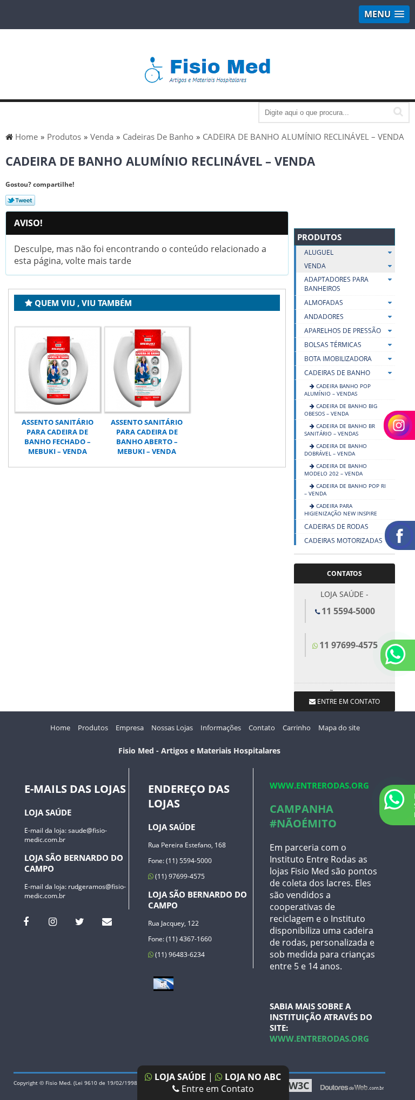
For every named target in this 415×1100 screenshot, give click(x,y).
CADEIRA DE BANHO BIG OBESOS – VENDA (340, 409)
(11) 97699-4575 (179, 876)
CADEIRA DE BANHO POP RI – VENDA (345, 489)
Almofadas (323, 302)
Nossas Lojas (172, 727)
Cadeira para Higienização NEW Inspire (340, 509)
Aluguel (318, 252)
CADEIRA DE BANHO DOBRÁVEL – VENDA (335, 449)
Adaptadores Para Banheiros (336, 284)
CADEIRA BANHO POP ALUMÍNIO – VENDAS (337, 389)
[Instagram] (53, 921)
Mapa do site (339, 727)
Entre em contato (348, 701)
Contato (262, 727)
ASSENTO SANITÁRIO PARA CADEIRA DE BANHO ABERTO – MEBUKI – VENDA (147, 436)
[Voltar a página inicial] (208, 65)
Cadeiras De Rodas (336, 526)
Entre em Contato (216, 1089)
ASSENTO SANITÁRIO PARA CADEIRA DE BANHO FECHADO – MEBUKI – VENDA (57, 436)
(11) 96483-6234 (179, 954)
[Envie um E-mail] (107, 921)
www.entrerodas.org (319, 785)
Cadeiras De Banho (337, 372)
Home (60, 727)
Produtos (319, 237)
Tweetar (20, 200)
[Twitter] (80, 921)
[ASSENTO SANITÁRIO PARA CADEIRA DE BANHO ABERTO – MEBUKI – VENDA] (147, 369)
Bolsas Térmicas (333, 344)
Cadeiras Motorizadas (343, 540)
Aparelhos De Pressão (342, 330)
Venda (315, 265)
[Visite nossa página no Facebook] (26, 921)
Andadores (324, 316)
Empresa (130, 727)
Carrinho (297, 727)
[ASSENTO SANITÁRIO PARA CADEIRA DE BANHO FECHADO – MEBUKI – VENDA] (57, 369)
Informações (220, 727)
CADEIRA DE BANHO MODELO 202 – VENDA (335, 469)
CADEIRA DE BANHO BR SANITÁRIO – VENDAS (339, 429)
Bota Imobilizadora (338, 358)
